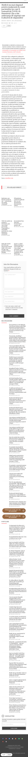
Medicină (3, 20)
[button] (6, 26)
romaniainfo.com (14, 50)
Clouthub (4, 52)
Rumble (19, 52)
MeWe (20, 50)
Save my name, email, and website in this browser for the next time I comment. (14, 307)
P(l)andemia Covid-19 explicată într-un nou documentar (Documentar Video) (19, 202)
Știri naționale (18, 20)
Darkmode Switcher (14, 745)
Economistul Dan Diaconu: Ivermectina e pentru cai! (19, 223)
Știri (13, 20)
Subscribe (14, 728)
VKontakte (9, 52)
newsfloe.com (9, 178)
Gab (24, 50)
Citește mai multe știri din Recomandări (13, 510)
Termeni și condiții (14, 748)
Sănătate (8, 20)
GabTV (14, 52)
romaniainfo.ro (5, 50)
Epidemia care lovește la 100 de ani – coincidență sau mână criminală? (6, 201)
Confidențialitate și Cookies (14, 747)
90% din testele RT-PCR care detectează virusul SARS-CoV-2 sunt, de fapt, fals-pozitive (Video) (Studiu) (6, 248)
